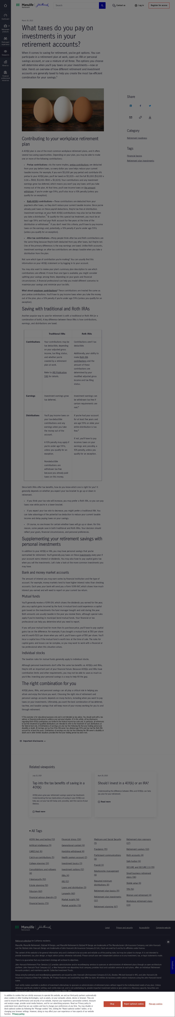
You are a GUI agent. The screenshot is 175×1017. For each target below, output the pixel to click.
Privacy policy (18, 1014)
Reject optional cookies (134, 1004)
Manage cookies (155, 1004)
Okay (112, 1004)
